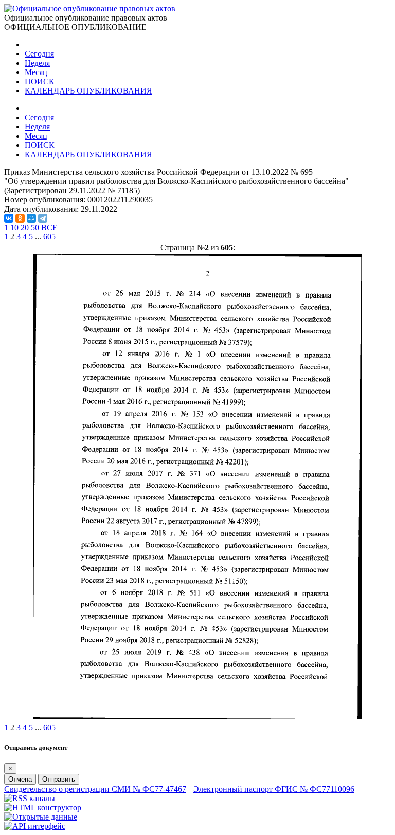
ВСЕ (49, 227)
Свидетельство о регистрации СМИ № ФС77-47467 (95, 789)
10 (14, 227)
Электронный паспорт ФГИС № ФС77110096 (273, 789)
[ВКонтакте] (8, 218)
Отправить (58, 779)
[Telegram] (42, 218)
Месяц (36, 72)
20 (25, 227)
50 (35, 227)
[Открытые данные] (40, 816)
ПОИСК (40, 81)
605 (49, 236)
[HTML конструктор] (42, 807)
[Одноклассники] (20, 218)
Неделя (37, 63)
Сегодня (39, 53)
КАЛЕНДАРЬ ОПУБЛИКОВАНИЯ (88, 90)
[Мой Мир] (31, 218)
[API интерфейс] (34, 826)
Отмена (20, 779)
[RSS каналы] (29, 798)
